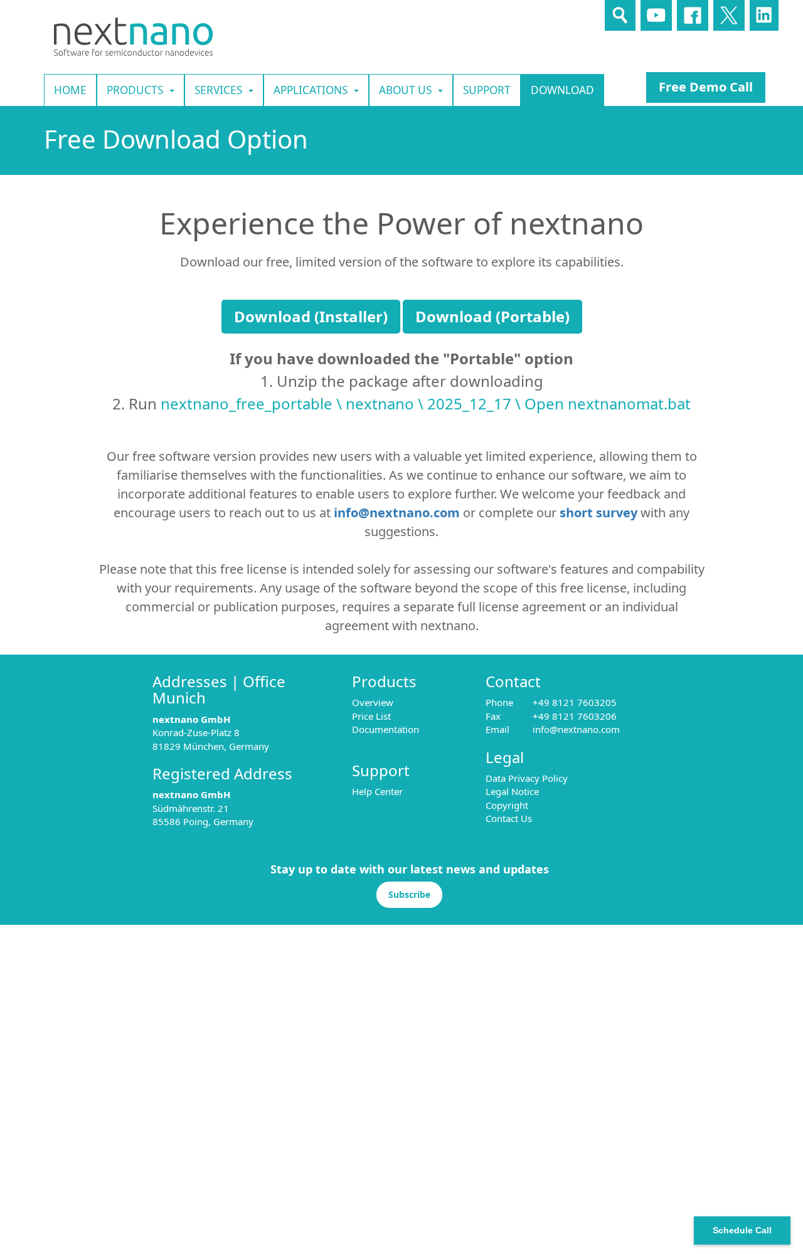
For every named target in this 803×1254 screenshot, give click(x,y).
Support (487, 90)
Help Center (377, 791)
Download (562, 90)
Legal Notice (512, 791)
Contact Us (509, 818)
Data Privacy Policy (527, 778)
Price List (371, 716)
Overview (372, 702)
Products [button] (135, 90)
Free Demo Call (706, 86)
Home (70, 90)
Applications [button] (311, 90)
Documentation (385, 729)
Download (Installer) (311, 316)
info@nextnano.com (397, 512)
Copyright (507, 805)
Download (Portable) (492, 316)
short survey (598, 512)
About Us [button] (405, 90)
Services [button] (218, 90)
